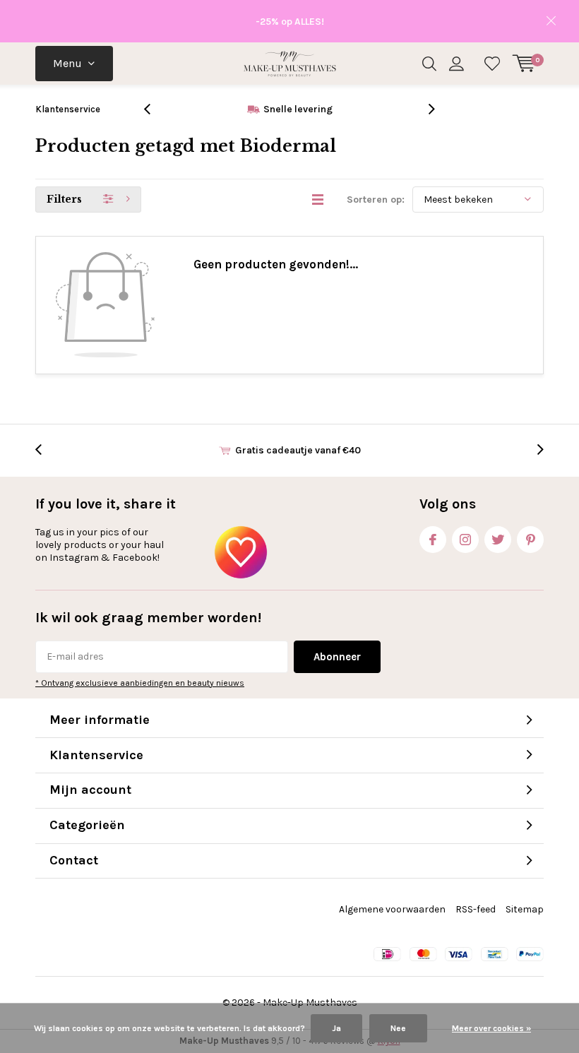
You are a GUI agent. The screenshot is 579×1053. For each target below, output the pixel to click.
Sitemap (525, 909)
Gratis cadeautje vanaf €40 (298, 450)
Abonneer (337, 656)
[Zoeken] (429, 63)
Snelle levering (298, 109)
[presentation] (154, 109)
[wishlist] (492, 63)
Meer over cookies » (491, 1028)
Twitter (497, 539)
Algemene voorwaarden (392, 909)
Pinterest (530, 539)
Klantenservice (67, 109)
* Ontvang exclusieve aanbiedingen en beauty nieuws (139, 683)
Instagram (465, 539)
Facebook (432, 539)
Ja (336, 1028)
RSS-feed (475, 909)
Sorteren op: (376, 200)
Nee (398, 1028)
